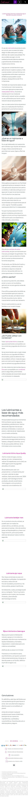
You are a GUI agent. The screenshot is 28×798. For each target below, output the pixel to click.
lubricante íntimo (11, 341)
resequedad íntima (8, 91)
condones (21, 369)
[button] (25, 2)
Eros (3, 369)
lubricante (11, 48)
